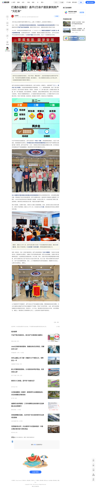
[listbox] (35, 382)
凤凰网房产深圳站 (15, 364)
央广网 (12, 398)
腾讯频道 (55, 480)
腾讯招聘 (41, 480)
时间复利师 (13, 352)
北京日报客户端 (14, 421)
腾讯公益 (46, 480)
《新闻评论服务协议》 (30, 437)
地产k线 (13, 386)
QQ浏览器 (50, 480)
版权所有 (37, 486)
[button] (82, 12)
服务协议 (24, 480)
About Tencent (19, 480)
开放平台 (33, 480)
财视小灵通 (13, 341)
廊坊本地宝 (13, 409)
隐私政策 (28, 480)
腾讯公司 (33, 486)
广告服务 (37, 480)
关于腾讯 (13, 480)
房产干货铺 (13, 375)
